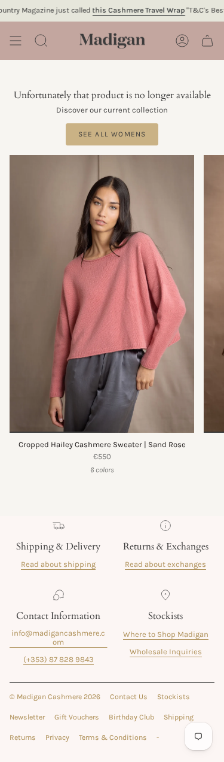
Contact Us (129, 697)
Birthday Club (131, 717)
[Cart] (207, 40)
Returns (23, 737)
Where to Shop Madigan (165, 634)
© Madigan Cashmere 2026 (55, 697)
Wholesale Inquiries (166, 651)
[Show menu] (15, 40)
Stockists (173, 697)
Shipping (179, 717)
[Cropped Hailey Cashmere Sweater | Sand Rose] (102, 294)
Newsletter (27, 717)
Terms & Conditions (113, 737)
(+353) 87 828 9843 (58, 659)
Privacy (57, 737)
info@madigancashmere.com (58, 637)
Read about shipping (58, 564)
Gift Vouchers (76, 717)
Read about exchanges (165, 564)
